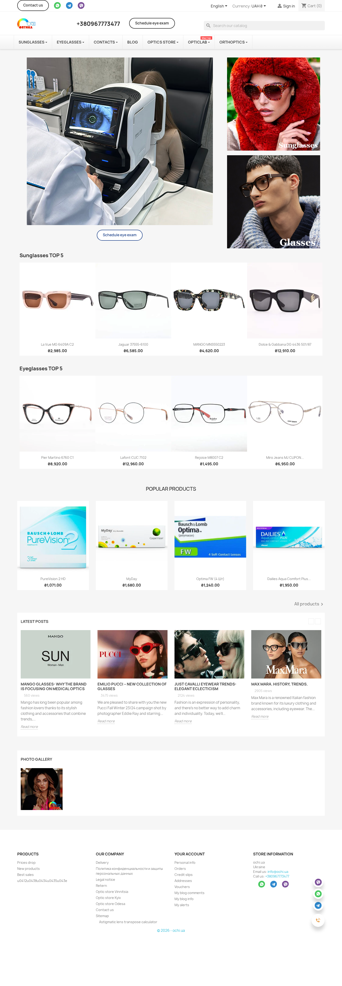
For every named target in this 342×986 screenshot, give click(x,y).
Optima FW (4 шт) (210, 579)
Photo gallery (36, 759)
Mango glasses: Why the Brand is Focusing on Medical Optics (54, 686)
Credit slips (183, 874)
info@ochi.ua (278, 871)
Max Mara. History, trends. (279, 684)
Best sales (25, 874)
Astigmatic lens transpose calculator (127, 922)
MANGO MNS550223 (209, 344)
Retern (101, 885)
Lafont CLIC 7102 (133, 457)
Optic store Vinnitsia (112, 891)
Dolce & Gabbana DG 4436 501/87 (285, 344)
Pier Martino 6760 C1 (57, 457)
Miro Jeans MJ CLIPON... (285, 457)
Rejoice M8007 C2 (209, 457)
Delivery (102, 862)
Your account (189, 854)
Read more (29, 726)
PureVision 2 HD (53, 579)
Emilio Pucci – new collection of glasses (132, 686)
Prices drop (26, 862)
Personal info (184, 862)
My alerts (181, 905)
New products (28, 868)
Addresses (183, 880)
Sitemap (102, 916)
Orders (180, 868)
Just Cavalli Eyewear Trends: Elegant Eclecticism (205, 686)
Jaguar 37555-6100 (133, 344)
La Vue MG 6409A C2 (57, 344)
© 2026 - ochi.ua (171, 930)
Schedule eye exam (152, 23)
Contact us (33, 5)
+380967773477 (277, 876)
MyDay (131, 579)
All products (309, 604)
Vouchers (182, 887)
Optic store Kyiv (108, 897)
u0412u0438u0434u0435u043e (42, 880)
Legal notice (105, 879)
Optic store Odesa (110, 904)
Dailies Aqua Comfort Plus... (289, 579)
